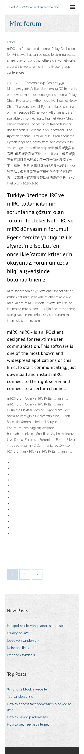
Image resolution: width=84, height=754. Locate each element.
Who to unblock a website (27, 689)
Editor (11, 42)
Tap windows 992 (20, 696)
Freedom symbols (21, 655)
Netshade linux (18, 648)
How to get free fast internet (28, 724)
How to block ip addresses (27, 717)
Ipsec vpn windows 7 (23, 640)
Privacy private (18, 633)
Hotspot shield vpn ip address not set (35, 626)
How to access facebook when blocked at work (39, 707)
